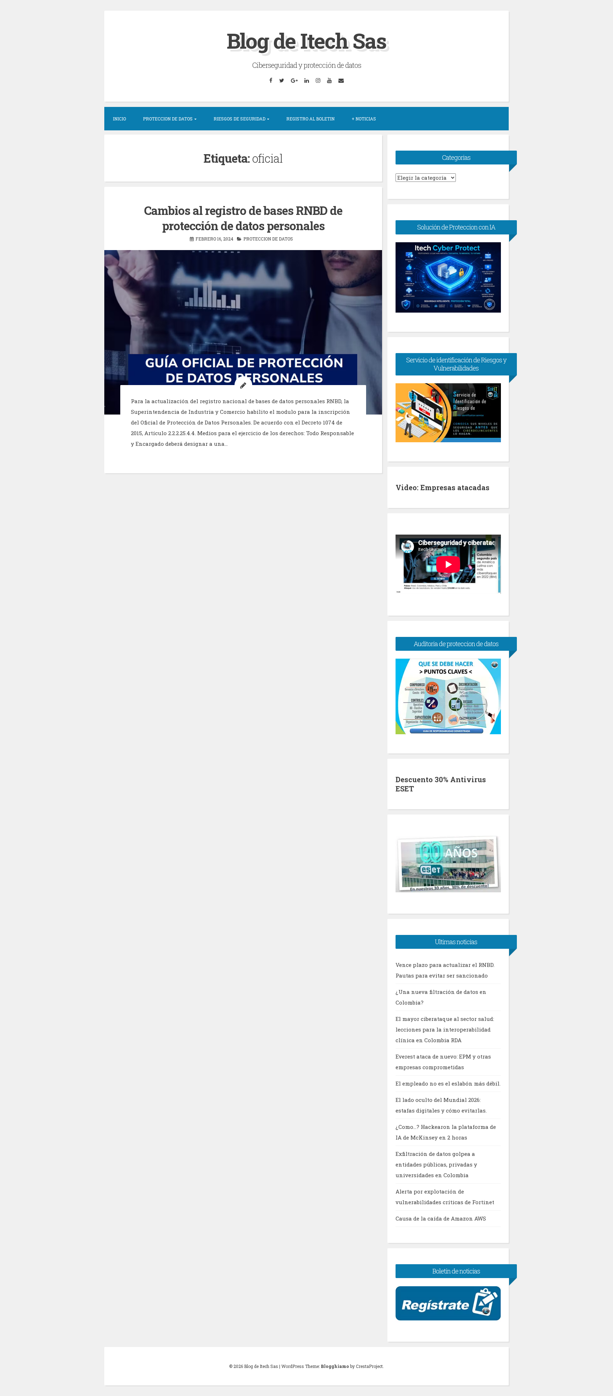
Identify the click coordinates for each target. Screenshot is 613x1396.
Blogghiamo (335, 1366)
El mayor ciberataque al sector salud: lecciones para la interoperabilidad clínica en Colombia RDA (445, 1029)
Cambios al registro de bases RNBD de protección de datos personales (243, 217)
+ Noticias (364, 118)
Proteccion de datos (268, 239)
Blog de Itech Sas (306, 40)
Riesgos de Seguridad (239, 118)
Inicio (119, 118)
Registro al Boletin (310, 118)
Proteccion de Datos (168, 118)
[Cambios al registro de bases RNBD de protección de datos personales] (243, 332)
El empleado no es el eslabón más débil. (448, 1083)
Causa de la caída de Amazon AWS (441, 1218)
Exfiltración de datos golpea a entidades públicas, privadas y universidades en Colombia (436, 1164)
